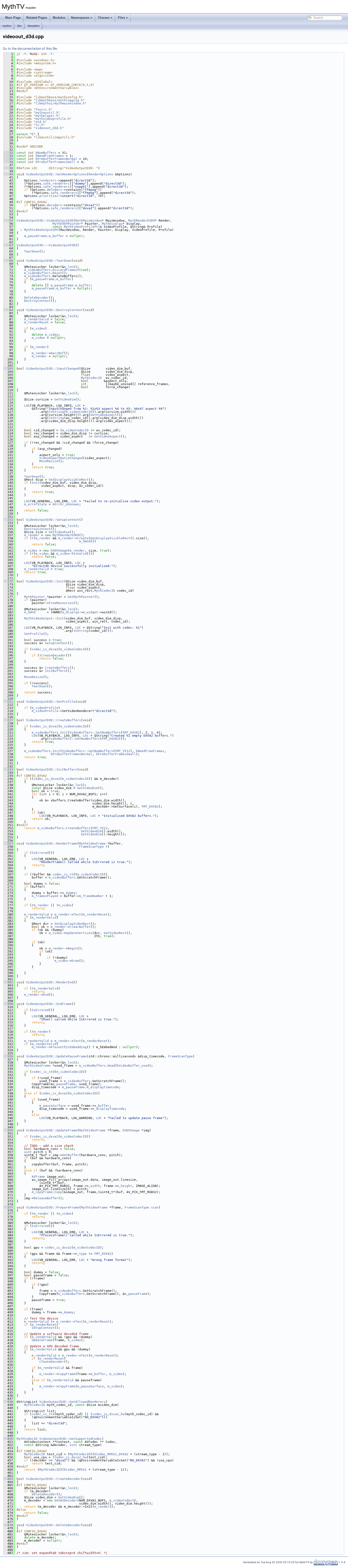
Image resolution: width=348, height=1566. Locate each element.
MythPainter (34, 597)
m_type (81, 1253)
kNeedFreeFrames (50, 156)
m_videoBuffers (37, 270)
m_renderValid (36, 319)
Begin (72, 948)
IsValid (80, 553)
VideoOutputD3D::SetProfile (50, 701)
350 (8, 1130)
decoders (54, 189)
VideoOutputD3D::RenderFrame (51, 843)
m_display (70, 612)
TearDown (31, 251)
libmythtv (34, 25)
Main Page (13, 17)
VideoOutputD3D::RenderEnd (49, 982)
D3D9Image (59, 550)
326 (8, 1056)
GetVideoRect (115, 933)
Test (77, 914)
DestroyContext (37, 300)
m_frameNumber (91, 896)
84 (8, 310)
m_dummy (68, 893)
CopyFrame (66, 1374)
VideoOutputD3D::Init (45, 581)
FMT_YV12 (122, 751)
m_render (39, 347)
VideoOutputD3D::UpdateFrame (51, 1130)
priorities (48, 196)
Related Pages (36, 17)
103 (8, 368)
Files (121, 17)
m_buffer (56, 236)
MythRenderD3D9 (141, 220)
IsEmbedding (76, 1047)
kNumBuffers (46, 152)
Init (35, 482)
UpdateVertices (79, 933)
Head (111, 1065)
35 (8, 159)
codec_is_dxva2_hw (108, 1414)
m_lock (69, 267)
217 (8, 720)
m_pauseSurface (52, 1105)
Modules (59, 17)
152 (8, 519)
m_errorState (35, 504)
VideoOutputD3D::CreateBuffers (53, 720)
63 (8, 245)
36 (8, 162)
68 (8, 260)
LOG (27, 405)
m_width (93, 1186)
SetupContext (56, 643)
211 (8, 701)
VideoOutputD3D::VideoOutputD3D (45, 220)
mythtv (7, 25)
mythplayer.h (47, 115)
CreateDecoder (53, 655)
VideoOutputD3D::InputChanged (52, 368)
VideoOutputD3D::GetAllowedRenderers (72, 1401)
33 (8, 152)
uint (28, 1152)
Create (83, 538)
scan (155, 1207)
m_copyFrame (42, 1192)
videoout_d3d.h (49, 128)
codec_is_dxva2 (45, 649)
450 (8, 1439)
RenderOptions (101, 174)
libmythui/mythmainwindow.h (60, 103)
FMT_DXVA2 (131, 732)
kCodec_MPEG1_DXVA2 (111, 1454)
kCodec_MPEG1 (75, 1469)
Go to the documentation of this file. (30, 49)
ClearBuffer (80, 927)
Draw (75, 960)
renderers (47, 180)
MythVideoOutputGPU (41, 230)
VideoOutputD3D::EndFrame (48, 1004)
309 (8, 1004)
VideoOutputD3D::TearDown (48, 260)
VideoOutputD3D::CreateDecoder (53, 1479)
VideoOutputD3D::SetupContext (52, 519)
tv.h (39, 125)
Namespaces (80, 17)
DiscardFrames (65, 270)
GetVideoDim (64, 399)
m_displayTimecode (103, 1087)
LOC (78, 405)
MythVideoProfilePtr (82, 226)
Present (57, 1047)
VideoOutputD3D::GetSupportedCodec (70, 1439)
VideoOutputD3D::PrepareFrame (52, 1207)
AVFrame (38, 1176)
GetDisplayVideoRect (72, 923)
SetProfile (33, 634)
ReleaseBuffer (46, 1198)
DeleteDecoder (36, 297)
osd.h (40, 122)
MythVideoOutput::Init (44, 618)
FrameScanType (91, 846)
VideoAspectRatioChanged (61, 458)
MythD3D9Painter (67, 223)
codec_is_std (64, 874)
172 (8, 581)
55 (8, 220)
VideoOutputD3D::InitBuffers (51, 769)
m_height (124, 1186)
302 (8, 982)
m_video (38, 328)
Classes (103, 17)
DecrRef (57, 353)
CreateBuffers (57, 667)
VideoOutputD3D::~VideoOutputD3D (46, 245)
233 (8, 769)
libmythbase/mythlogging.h (59, 100)
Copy (58, 1192)
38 (8, 168)
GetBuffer (70, 1155)
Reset (57, 273)
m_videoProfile (45, 708)
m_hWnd (84, 541)
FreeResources (61, 603)
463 (8, 1479)
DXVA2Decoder (65, 1500)
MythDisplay (112, 223)
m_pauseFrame (35, 236)
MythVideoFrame (92, 843)
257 (8, 843)
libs (19, 25)
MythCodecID (91, 378)
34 (8, 156)
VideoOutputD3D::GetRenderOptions (56, 174)
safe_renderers (56, 183)
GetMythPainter (81, 597)
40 (8, 174)
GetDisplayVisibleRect (69, 479)
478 (8, 1525)
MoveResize (48, 461)
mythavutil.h (47, 112)
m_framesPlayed (45, 896)
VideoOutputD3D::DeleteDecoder (53, 1525)
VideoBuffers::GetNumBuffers (95, 732)
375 (8, 1207)
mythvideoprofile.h (53, 119)
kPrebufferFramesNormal (56, 159)
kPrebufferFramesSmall (55, 162)
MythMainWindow (88, 220)
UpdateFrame (42, 1340)
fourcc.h (43, 109)
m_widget (90, 612)
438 (8, 1401)
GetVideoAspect (103, 415)
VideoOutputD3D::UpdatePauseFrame (56, 1056)
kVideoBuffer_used (133, 1065)
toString (56, 412)
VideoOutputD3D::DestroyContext (54, 310)
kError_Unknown (66, 504)
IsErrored (40, 853)
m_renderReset (36, 322)
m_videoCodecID (79, 412)
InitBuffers (55, 671)
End (46, 994)
